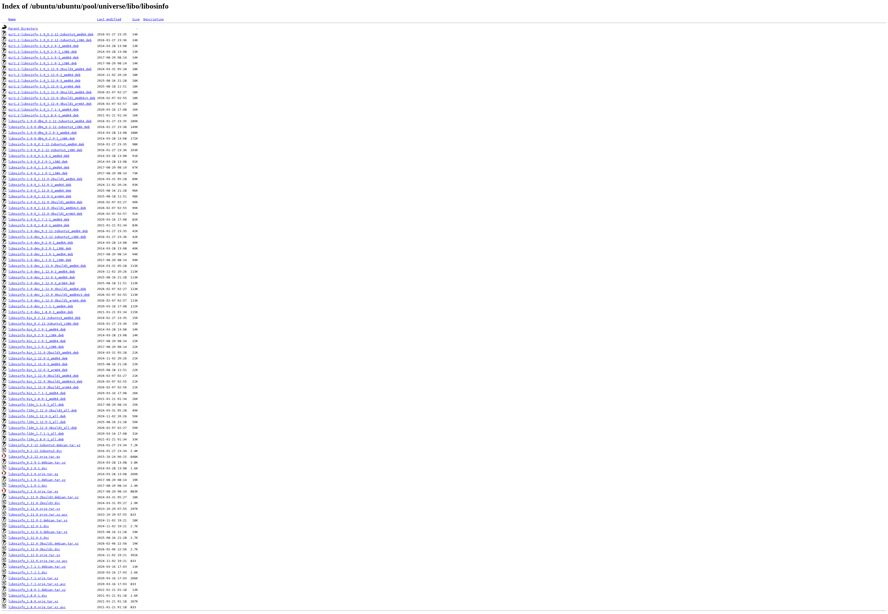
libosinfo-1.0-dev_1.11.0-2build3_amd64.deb (47, 266)
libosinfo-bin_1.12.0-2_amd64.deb (38, 358)
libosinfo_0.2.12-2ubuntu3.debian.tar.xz (44, 445)
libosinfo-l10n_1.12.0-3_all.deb (37, 422)
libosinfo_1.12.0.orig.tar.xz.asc (38, 561)
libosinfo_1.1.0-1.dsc (27, 485)
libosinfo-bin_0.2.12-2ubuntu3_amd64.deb (44, 318)
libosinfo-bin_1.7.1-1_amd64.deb (37, 393)
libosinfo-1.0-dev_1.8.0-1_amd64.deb (40, 312)
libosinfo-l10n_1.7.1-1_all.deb (36, 433)
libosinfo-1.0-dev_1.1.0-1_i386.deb (39, 260)
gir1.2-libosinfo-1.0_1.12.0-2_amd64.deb (44, 75)
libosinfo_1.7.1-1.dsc (27, 572)
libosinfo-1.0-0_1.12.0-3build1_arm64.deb (45, 213)
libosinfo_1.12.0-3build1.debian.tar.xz (43, 543)
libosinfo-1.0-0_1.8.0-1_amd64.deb (38, 225)
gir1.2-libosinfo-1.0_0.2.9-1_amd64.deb (43, 46)
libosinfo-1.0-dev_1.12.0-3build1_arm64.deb (47, 300)
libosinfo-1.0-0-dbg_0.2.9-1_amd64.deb (42, 132)
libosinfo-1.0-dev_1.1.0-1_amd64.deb (40, 254)
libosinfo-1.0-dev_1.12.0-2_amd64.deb (41, 271)
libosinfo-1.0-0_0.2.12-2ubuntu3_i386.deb (45, 150)
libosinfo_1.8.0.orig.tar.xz (33, 601)
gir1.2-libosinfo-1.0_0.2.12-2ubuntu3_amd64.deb (50, 34)
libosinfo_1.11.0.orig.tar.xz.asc (38, 514)
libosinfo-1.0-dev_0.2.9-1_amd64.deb (40, 242)
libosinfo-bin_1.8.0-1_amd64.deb (37, 399)
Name (12, 19)
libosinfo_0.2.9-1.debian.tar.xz (37, 462)
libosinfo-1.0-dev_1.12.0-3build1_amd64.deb (47, 289)
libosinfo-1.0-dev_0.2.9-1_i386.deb (39, 248)
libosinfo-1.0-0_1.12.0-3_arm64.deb (39, 196)
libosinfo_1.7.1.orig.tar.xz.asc (37, 584)
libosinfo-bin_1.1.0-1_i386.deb (36, 347)
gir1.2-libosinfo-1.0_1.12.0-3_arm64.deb (44, 86)
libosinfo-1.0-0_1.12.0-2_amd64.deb (39, 185)
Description (153, 19)
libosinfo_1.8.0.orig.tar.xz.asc (37, 607)
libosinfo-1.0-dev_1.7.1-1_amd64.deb (40, 306)
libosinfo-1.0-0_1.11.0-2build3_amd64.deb (45, 179)
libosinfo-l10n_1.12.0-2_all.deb (37, 416)
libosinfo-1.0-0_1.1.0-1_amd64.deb (38, 167)
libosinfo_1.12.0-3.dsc (28, 537)
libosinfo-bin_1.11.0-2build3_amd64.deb (43, 352)
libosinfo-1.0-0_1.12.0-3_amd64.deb (39, 190)
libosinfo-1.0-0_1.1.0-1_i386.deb (38, 173)
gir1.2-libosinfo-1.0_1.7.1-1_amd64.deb (43, 109)
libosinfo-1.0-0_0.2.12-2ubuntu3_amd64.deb (46, 144)
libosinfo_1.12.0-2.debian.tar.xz (38, 520)
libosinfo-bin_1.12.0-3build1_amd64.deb (43, 375)
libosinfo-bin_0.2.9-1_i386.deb (36, 335)
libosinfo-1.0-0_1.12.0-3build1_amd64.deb (45, 202)
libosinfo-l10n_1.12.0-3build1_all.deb (42, 428)
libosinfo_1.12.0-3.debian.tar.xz (38, 532)
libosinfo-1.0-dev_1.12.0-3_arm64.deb (41, 283)
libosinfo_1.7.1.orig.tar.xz (33, 578)
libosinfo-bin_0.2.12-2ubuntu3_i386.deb (43, 323)
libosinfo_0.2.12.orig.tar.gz (34, 456)
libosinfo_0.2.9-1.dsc (27, 468)
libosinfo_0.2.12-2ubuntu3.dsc (35, 451)
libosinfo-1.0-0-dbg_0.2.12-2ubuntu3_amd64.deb (50, 121)
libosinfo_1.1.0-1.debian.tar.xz (37, 480)
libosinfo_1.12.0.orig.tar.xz (34, 555)
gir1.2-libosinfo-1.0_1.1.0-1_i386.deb (42, 63)
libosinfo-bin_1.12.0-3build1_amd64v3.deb (45, 381)
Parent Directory (23, 28)
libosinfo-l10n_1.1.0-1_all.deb (36, 404)
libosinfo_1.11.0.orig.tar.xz (34, 509)
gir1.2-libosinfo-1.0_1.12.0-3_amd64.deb (44, 80)
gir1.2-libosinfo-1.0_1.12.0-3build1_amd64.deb (50, 92)
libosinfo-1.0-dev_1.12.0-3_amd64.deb (41, 277)
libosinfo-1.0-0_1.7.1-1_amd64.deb (38, 219)
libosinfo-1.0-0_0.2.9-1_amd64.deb (38, 156)
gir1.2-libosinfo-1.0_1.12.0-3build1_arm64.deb (50, 104)
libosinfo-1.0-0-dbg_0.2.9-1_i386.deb (41, 138)
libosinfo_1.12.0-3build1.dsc (34, 549)
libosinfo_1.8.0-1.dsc (27, 595)
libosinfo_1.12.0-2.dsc (28, 526)
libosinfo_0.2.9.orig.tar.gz (33, 474)
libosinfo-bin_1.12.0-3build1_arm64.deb (43, 387)
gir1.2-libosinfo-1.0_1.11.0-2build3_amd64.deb (50, 69)
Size (136, 19)
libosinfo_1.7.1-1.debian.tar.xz (37, 566)
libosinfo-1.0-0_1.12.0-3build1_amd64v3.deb (47, 208)
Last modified (109, 19)
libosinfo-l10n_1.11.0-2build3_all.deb (42, 410)
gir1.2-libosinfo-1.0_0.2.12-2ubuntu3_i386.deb (50, 40)
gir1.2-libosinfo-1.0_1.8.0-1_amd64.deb (43, 115)
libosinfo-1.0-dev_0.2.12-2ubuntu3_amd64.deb (48, 231)
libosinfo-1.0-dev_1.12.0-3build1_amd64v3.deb (49, 294)
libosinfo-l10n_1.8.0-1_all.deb (36, 439)
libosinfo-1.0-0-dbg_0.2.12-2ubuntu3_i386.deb (49, 127)
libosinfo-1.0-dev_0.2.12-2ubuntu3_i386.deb (47, 237)
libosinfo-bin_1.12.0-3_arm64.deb (38, 370)
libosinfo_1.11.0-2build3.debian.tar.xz (43, 497)
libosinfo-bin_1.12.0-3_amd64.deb (38, 364)
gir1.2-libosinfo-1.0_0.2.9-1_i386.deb (42, 51)
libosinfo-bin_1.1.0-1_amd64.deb (37, 341)
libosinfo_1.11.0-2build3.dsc (34, 503)
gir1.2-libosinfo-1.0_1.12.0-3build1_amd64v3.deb (51, 98)
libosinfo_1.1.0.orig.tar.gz (33, 491)
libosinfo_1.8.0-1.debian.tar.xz (37, 590)
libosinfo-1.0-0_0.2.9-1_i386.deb (38, 161)
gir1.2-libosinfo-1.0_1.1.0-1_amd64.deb (43, 57)
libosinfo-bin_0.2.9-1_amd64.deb (37, 329)
